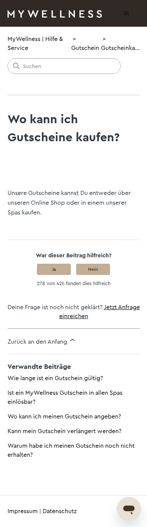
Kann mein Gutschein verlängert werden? (64, 431)
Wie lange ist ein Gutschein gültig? (55, 378)
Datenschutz (60, 511)
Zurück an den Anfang (38, 341)
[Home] (55, 13)
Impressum (23, 511)
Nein (93, 269)
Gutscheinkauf (120, 48)
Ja (54, 269)
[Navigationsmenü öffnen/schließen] (126, 14)
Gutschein (85, 48)
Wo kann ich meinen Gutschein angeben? (64, 416)
